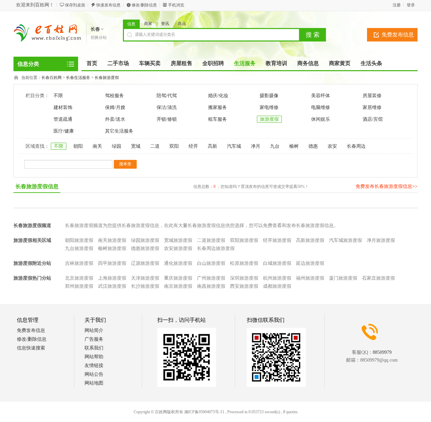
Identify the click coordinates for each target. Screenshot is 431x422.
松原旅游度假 (244, 263)
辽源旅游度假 (145, 263)
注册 (397, 5)
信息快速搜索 (31, 347)
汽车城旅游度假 (345, 240)
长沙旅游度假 (145, 286)
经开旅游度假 (277, 240)
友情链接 (94, 365)
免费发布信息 (398, 34)
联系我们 (94, 347)
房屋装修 (372, 95)
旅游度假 (269, 119)
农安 (332, 146)
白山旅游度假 (211, 263)
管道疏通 (63, 119)
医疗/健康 (64, 131)
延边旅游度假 (310, 263)
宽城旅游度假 (178, 240)
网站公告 (94, 374)
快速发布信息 (108, 5)
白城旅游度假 (277, 263)
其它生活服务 (119, 131)
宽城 (135, 146)
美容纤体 (320, 95)
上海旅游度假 (112, 278)
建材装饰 (63, 107)
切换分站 (99, 37)
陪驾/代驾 (167, 95)
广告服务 (94, 339)
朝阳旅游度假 (79, 240)
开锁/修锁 (167, 119)
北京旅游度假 (79, 278)
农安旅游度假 (178, 248)
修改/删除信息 (144, 5)
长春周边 (356, 146)
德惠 (313, 146)
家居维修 (372, 107)
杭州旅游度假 (277, 278)
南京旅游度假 (178, 286)
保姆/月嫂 (115, 107)
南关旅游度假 (112, 240)
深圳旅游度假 (244, 278)
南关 (97, 146)
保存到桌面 (75, 5)
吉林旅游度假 (79, 263)
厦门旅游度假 (343, 278)
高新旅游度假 (310, 240)
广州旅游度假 (211, 278)
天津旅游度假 (145, 278)
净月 (255, 146)
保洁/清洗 (167, 107)
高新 (212, 146)
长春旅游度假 (107, 77)
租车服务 (217, 119)
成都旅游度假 (277, 286)
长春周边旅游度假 (216, 248)
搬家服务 (217, 107)
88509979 (382, 352)
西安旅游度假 (244, 286)
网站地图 (94, 383)
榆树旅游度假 (112, 248)
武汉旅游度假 (112, 286)
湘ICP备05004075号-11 (204, 412)
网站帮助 (94, 356)
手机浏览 (176, 5)
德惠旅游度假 (145, 248)
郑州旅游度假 (79, 286)
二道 (155, 146)
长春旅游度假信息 (37, 186)
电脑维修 (320, 107)
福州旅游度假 (310, 278)
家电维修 (269, 107)
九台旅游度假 (79, 248)
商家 (148, 23)
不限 (58, 95)
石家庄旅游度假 (378, 278)
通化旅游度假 (178, 263)
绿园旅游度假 (145, 240)
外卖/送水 (115, 119)
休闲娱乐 (320, 119)
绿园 (116, 146)
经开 (193, 146)
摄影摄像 (269, 95)
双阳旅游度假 (244, 240)
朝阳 (78, 146)
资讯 (165, 23)
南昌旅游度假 (211, 286)
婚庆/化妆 (218, 95)
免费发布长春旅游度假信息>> (387, 186)
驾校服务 (114, 95)
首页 (92, 63)
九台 (274, 146)
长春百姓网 (51, 77)
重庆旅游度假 (178, 278)
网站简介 (94, 330)
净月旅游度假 (381, 240)
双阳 (174, 146)
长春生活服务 (78, 77)
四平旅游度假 (112, 263)
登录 (411, 5)
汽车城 (234, 146)
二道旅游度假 (211, 240)
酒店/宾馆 (373, 119)
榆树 (294, 146)
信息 (131, 24)
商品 (182, 23)
